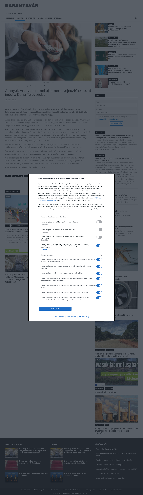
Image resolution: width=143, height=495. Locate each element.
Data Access (71, 317)
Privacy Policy (84, 317)
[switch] (99, 221)
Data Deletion (59, 317)
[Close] (110, 178)
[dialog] (71, 247)
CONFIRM (55, 308)
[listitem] (71, 217)
